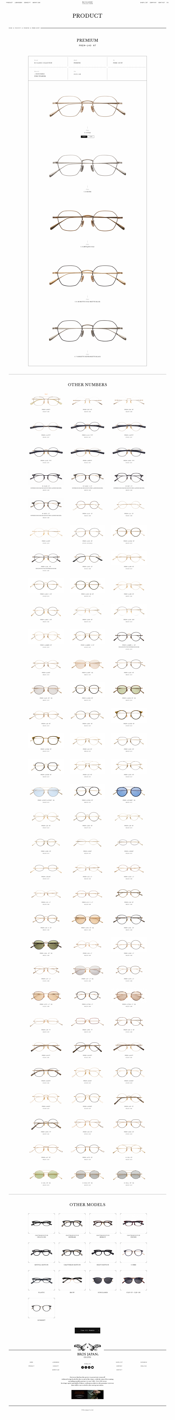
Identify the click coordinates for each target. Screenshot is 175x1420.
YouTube (92, 1367)
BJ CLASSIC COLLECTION (87, 2)
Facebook (82, 1367)
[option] (87, 107)
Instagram (89, 1367)
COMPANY (153, 3)
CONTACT (161, 3)
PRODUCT (9, 3)
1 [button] (84, 137)
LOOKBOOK (18, 3)
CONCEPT (27, 3)
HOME (10, 28)
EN (167, 3)
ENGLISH (144, 1366)
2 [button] (91, 137)
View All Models (87, 1330)
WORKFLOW (36, 3)
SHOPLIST (144, 3)
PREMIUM (26, 28)
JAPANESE (143, 1362)
